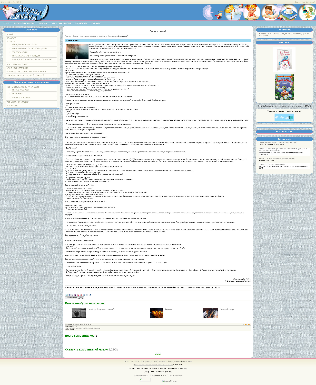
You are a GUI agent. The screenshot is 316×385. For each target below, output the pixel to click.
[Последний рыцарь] (210, 317)
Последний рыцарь (227, 309)
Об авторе (128, 361)
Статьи (75, 36)
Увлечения (162, 361)
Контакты (177, 361)
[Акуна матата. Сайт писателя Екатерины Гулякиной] (24, 19)
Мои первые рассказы (149, 361)
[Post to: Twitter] (66, 295)
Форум (170, 361)
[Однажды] (156, 317)
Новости (136, 361)
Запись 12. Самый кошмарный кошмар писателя (277, 159)
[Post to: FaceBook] (69, 295)
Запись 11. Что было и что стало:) (272, 164)
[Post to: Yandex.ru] (81, 295)
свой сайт (178, 375)
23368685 (72, 328)
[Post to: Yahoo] (75, 295)
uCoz (165, 375)
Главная (68, 36)
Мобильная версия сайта (143, 375)
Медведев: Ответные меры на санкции (88, 328)
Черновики (112, 36)
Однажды (168, 309)
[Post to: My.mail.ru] (84, 295)
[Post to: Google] (72, 295)
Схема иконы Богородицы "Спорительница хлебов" (278, 142)
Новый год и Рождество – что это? (101, 309)
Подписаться (187, 361)
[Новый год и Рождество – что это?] (79, 317)
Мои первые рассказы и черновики (93, 36)
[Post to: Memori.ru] (78, 295)
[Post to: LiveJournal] (87, 295)
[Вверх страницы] (158, 354)
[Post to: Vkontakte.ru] (90, 295)
